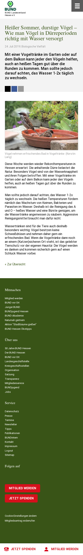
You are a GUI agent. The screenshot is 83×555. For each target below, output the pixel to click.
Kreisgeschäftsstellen (17, 365)
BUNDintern (11, 437)
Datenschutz (12, 411)
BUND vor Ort (12, 302)
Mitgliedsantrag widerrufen (20, 520)
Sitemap (9, 454)
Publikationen (12, 433)
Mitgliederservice (14, 383)
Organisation (12, 370)
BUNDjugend (12, 387)
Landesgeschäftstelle (17, 361)
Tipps (8, 428)
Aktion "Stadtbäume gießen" (20, 324)
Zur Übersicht (16, 264)
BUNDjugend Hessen (16, 311)
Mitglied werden (64, 549)
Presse (8, 415)
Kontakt (9, 441)
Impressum (11, 446)
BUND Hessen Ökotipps (18, 328)
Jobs (8, 391)
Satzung (9, 374)
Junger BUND (12, 307)
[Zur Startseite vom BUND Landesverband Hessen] (10, 6)
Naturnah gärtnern (15, 320)
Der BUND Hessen (15, 352)
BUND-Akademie (14, 315)
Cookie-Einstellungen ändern (21, 515)
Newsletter (11, 424)
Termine (9, 420)
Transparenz (12, 378)
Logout (9, 450)
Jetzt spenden (23, 549)
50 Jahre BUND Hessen (18, 348)
